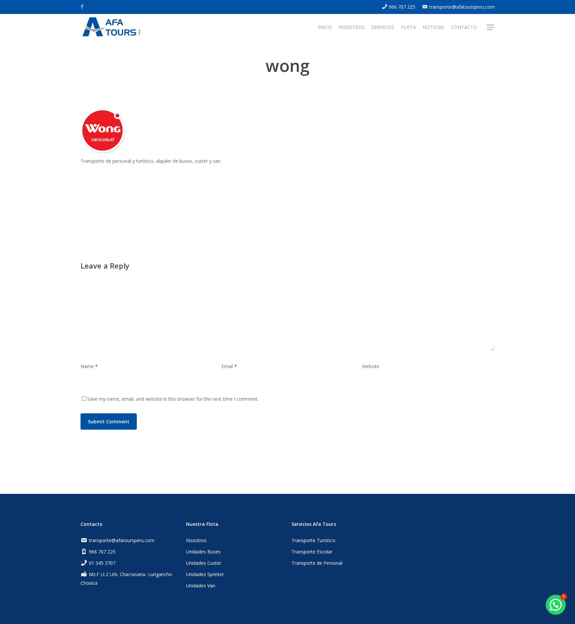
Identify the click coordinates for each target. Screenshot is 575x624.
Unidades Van (200, 585)
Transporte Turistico (313, 540)
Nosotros (196, 540)
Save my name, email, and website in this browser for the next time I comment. (173, 399)
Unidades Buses (203, 551)
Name (89, 366)
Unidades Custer (203, 563)
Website (370, 366)
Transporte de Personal (316, 563)
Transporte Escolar (311, 551)
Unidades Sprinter (205, 574)
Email (229, 366)
